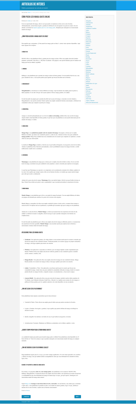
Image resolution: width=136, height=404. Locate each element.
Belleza (88, 32)
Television (88, 98)
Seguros (88, 87)
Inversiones (89, 59)
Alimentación (89, 22)
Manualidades (89, 68)
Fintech (88, 95)
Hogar (87, 55)
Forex (87, 47)
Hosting (88, 57)
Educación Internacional (92, 102)
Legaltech (88, 97)
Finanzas (88, 45)
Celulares (88, 34)
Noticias (28, 390)
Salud (87, 85)
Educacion (88, 41)
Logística (88, 66)
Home (29, 12)
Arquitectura (89, 26)
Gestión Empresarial (91, 53)
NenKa (29, 21)
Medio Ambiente (90, 74)
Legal (87, 62)
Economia (88, 40)
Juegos (87, 60)
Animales (88, 24)
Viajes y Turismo (90, 100)
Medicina (88, 72)
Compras (88, 36)
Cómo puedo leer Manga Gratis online (36, 16)
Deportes (88, 38)
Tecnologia (88, 93)
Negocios (88, 79)
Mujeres (88, 78)
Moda (87, 76)
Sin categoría (89, 89)
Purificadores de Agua (91, 83)
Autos (87, 30)
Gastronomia (89, 49)
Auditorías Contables (91, 28)
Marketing (88, 70)
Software (88, 91)
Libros (87, 64)
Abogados (88, 21)
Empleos (88, 43)
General (88, 51)
